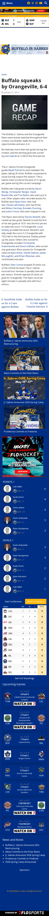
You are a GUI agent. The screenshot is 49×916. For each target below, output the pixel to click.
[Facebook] (29, 3)
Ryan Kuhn (20, 201)
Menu (9, 3)
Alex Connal (17, 264)
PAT (10, 616)
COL (10, 611)
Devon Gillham (27, 246)
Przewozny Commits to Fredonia (20, 431)
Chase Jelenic (18, 507)
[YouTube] (41, 3)
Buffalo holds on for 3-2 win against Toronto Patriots (36, 303)
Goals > (8, 540)
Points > (9, 482)
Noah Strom (18, 497)
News (4, 74)
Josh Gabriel (10, 156)
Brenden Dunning (32, 208)
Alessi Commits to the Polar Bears (21, 373)
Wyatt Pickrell (15, 170)
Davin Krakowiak (20, 518)
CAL (10, 638)
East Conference (13, 601)
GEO (10, 644)
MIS (9, 666)
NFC (10, 672)
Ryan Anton (17, 252)
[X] (33, 3)
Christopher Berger (19, 191)
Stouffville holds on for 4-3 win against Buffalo (11, 303)
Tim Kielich (23, 195)
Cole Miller (17, 486)
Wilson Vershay (14, 208)
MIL (9, 655)
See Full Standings (24, 678)
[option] (12, 21)
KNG (10, 627)
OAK (10, 633)
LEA (10, 622)
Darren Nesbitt (32, 216)
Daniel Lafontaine (15, 204)
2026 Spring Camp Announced (20, 861)
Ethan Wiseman (27, 256)
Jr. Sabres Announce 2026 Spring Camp (24, 402)
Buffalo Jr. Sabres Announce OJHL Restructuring (21, 342)
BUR (10, 650)
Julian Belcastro (19, 576)
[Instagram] (37, 3)
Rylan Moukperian (21, 528)
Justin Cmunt (12, 211)
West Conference (36, 601)
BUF (10, 661)
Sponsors (24, 869)
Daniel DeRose (31, 252)
